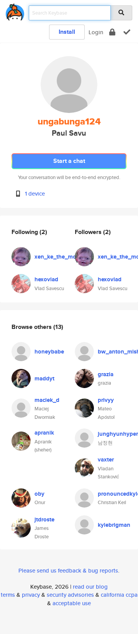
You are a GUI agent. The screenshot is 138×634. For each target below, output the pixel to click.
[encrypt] (112, 32)
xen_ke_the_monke (60, 256)
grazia (105, 374)
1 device (35, 193)
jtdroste (44, 519)
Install (67, 31)
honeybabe (49, 351)
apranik (44, 432)
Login (96, 32)
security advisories (70, 595)
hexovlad (46, 279)
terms (8, 595)
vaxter (106, 459)
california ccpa (119, 595)
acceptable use (72, 603)
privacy (31, 595)
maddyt (44, 378)
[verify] (126, 32)
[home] (15, 10)
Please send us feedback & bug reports (68, 570)
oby (39, 494)
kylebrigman (114, 525)
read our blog (90, 587)
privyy (106, 400)
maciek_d (46, 400)
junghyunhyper (118, 434)
